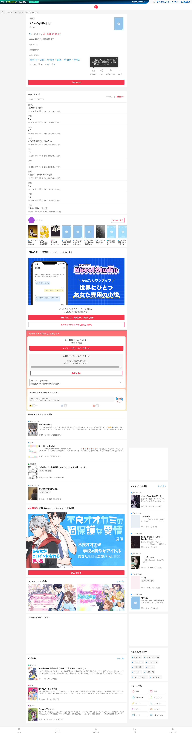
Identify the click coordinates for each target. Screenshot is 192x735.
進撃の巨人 (137, 667)
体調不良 (33, 60)
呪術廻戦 (136, 657)
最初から (109, 96)
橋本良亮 (76, 60)
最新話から (120, 96)
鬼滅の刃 (149, 672)
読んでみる (76, 572)
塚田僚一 (59, 60)
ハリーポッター (139, 677)
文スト (150, 667)
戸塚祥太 (50, 60)
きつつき (32, 27)
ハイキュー (155, 677)
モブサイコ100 (151, 657)
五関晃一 (42, 60)
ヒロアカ (136, 672)
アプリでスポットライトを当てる (76, 348)
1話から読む (76, 82)
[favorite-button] (93, 70)
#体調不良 (33, 508)
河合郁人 (67, 60)
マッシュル (151, 662)
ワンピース (137, 662)
